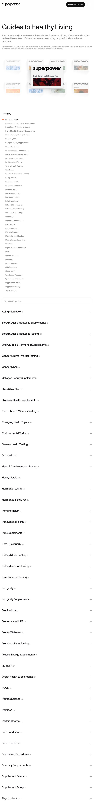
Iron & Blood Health (12, 193)
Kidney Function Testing (14, 209)
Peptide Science (11, 255)
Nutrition (8, 244)
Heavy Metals (10, 178)
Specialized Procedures (14, 275)
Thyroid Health (10, 290)
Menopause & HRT (12, 228)
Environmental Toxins (13, 162)
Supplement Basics (12, 283)
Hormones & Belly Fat (13, 185)
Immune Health (11, 189)
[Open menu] (89, 4)
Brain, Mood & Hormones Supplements (20, 131)
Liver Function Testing (13, 213)
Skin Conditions (11, 267)
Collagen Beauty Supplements (17, 143)
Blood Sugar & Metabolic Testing (17, 127)
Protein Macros (11, 263)
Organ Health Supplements (15, 248)
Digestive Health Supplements (17, 150)
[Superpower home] (11, 4)
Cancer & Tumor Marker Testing (17, 135)
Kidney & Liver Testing (13, 205)
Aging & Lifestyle (11, 119)
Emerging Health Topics (14, 158)
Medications (10, 224)
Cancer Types (10, 139)
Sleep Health (10, 271)
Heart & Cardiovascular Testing (17, 174)
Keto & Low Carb (11, 201)
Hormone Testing (11, 182)
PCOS (7, 252)
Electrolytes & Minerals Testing (17, 154)
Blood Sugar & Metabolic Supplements (20, 123)
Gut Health (9, 170)
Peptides (8, 259)
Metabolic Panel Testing (14, 236)
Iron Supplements (12, 197)
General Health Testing (14, 166)
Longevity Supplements (14, 220)
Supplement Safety (12, 287)
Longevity (9, 217)
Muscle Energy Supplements (16, 240)
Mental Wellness (11, 232)
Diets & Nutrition (11, 146)
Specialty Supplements (14, 279)
